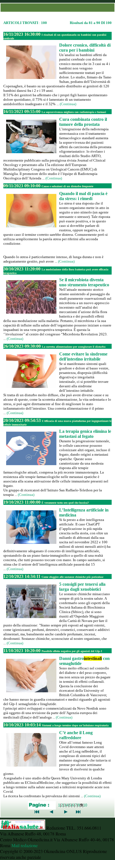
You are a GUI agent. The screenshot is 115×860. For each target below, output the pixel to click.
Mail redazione (24, 845)
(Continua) (68, 104)
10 (85, 805)
